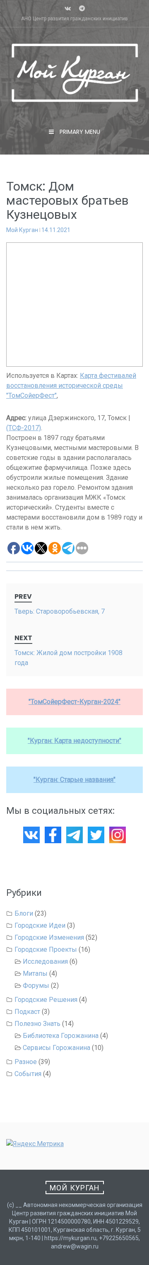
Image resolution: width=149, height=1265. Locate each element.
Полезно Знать (37, 1024)
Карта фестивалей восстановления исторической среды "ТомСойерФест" (71, 385)
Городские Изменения (49, 937)
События (27, 1074)
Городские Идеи (39, 925)
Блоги (23, 913)
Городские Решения (45, 1000)
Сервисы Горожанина (56, 1048)
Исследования (45, 961)
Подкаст (27, 1012)
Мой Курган (22, 230)
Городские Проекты (45, 949)
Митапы (35, 973)
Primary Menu (79, 132)
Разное (25, 1062)
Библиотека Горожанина (61, 1036)
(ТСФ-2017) (23, 428)
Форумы (36, 985)
